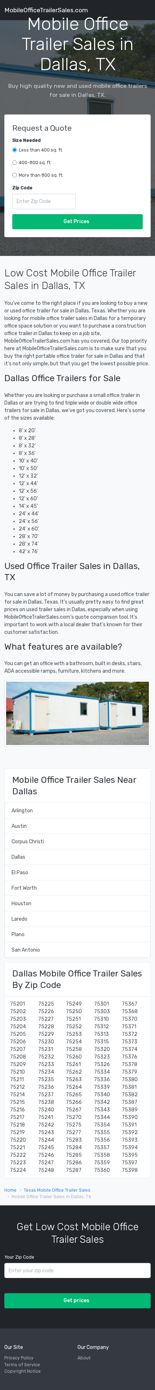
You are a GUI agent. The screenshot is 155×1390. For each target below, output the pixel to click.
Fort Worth (24, 888)
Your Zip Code (19, 1257)
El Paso (20, 873)
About (84, 1357)
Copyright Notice (22, 1371)
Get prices (76, 1301)
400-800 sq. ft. (35, 162)
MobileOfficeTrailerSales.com (46, 10)
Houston (21, 904)
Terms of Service (22, 1364)
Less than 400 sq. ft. (41, 150)
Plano (18, 934)
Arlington (22, 811)
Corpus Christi (28, 842)
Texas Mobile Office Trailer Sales (57, 1190)
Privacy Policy (19, 1357)
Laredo (19, 919)
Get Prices (76, 221)
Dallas (18, 857)
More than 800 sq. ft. (41, 175)
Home (10, 1190)
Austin (19, 826)
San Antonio (26, 950)
